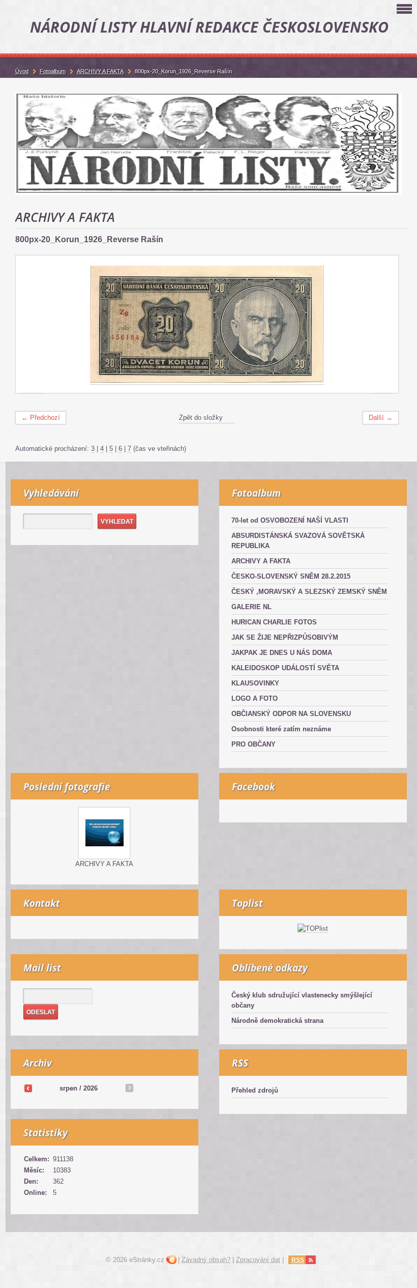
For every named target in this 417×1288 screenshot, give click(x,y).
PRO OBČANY (253, 744)
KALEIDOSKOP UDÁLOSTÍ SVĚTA (285, 668)
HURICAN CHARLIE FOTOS (274, 622)
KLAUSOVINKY (255, 683)
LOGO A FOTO (254, 698)
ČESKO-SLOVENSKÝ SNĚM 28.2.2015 (290, 576)
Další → (381, 417)
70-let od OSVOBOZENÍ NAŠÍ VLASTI (289, 520)
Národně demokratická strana (277, 1020)
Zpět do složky (201, 417)
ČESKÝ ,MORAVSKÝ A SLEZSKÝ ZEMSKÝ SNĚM (309, 591)
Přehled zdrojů (254, 1090)
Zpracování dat (258, 1260)
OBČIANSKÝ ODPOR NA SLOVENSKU (291, 714)
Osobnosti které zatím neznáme (281, 729)
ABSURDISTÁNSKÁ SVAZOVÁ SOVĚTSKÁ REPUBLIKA (298, 541)
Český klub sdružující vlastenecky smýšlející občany (301, 1000)
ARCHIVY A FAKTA (260, 561)
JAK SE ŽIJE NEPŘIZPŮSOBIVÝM (284, 637)
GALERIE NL (251, 607)
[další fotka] (381, 324)
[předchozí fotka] (32, 324)
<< (28, 1088)
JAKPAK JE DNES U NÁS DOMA (281, 652)
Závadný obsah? (206, 1260)
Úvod (21, 71)
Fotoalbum (53, 71)
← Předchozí (40, 417)
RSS (297, 1260)
